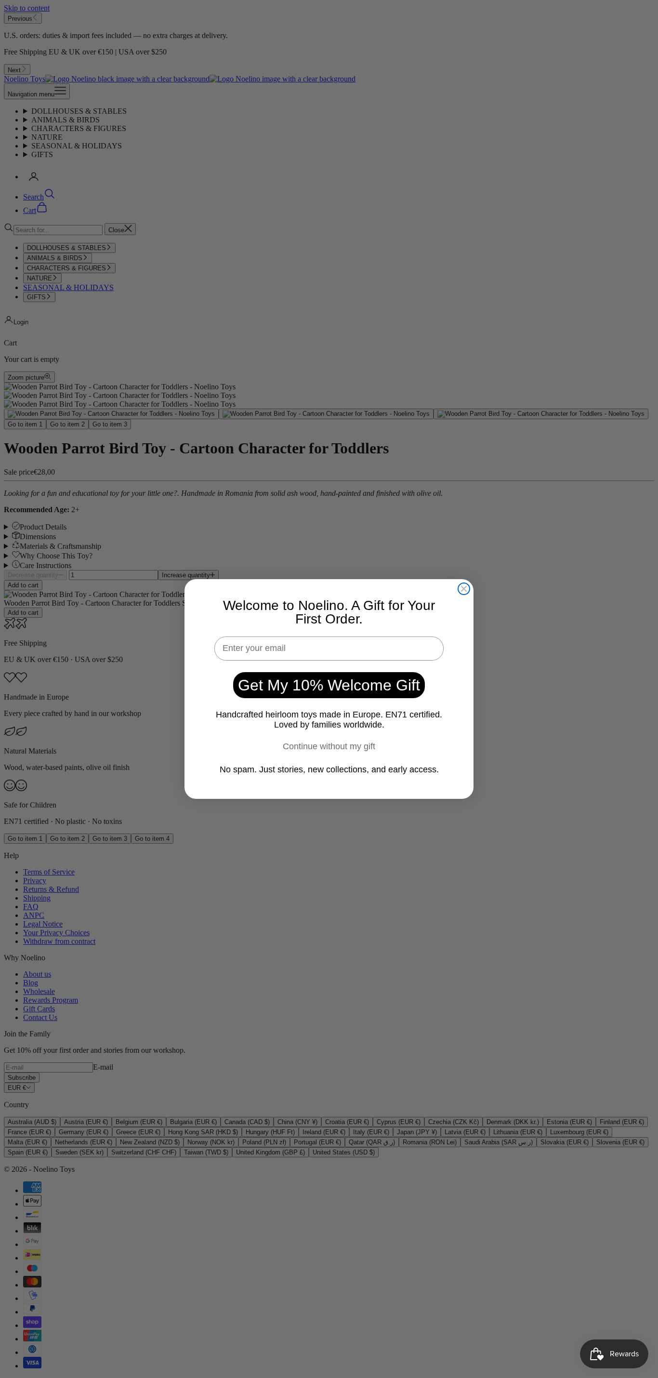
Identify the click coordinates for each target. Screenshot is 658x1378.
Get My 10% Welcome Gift (329, 685)
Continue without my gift (329, 746)
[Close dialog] (464, 589)
